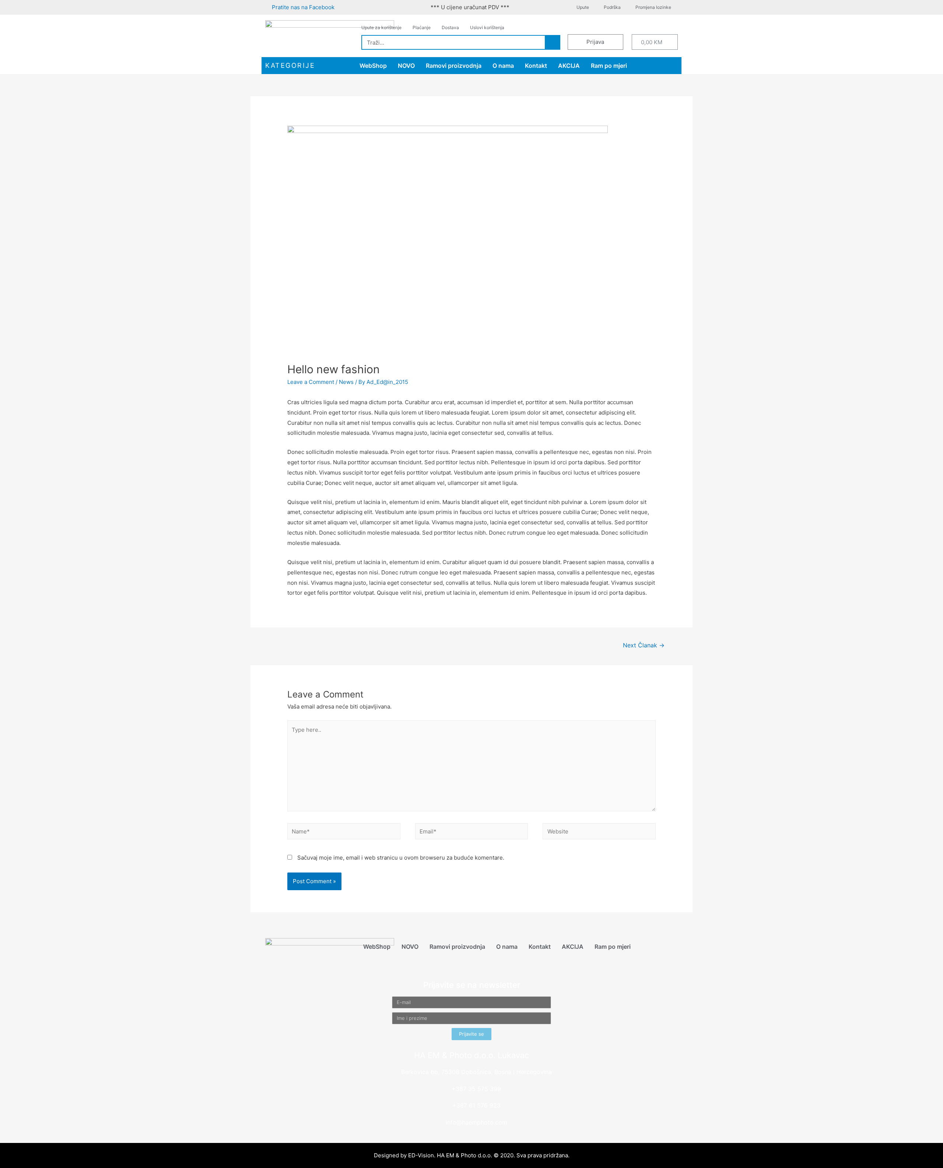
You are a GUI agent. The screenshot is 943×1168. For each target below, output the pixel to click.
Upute (582, 7)
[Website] (599, 832)
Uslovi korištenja (487, 27)
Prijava (595, 41)
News (346, 381)
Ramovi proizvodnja (453, 65)
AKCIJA (569, 65)
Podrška (612, 7)
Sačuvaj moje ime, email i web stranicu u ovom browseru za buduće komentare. (400, 857)
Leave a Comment (310, 381)
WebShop (373, 65)
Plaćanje (422, 27)
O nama (503, 65)
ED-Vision (421, 1155)
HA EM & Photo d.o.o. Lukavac (471, 1055)
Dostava (450, 27)
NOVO (406, 65)
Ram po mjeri (609, 65)
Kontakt (536, 65)
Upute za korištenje (381, 27)
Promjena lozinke (653, 7)
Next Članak (644, 645)
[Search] (552, 42)
